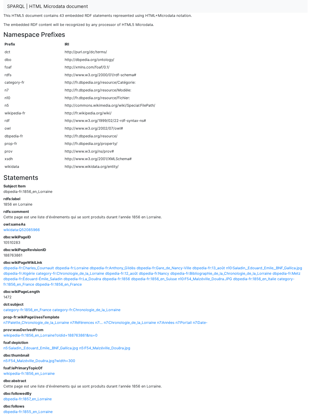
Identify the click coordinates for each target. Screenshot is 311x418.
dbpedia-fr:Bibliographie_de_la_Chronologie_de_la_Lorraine (220, 273)
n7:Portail (184, 322)
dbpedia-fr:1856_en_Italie (254, 279)
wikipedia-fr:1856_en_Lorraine (29, 373)
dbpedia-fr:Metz (287, 273)
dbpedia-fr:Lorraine (72, 268)
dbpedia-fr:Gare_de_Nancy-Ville (164, 268)
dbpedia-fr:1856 (116, 279)
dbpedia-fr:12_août (121, 273)
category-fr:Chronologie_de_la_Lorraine (70, 273)
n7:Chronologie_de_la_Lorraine (130, 322)
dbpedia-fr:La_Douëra (82, 279)
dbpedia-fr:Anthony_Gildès (112, 268)
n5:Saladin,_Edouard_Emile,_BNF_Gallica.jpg (40, 348)
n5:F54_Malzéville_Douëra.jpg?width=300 (39, 360)
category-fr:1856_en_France (27, 309)
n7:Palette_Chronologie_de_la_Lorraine (36, 322)
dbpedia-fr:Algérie (19, 273)
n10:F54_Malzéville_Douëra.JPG (205, 279)
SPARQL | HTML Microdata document (47, 6)
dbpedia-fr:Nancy (154, 273)
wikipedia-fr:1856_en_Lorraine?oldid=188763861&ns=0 (50, 335)
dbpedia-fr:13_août (208, 268)
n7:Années (165, 322)
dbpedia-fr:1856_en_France (58, 284)
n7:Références (82, 322)
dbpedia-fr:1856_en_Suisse (154, 279)
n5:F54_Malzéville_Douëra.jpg (104, 348)
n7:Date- (200, 322)
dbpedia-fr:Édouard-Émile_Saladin (32, 279)
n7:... (99, 322)
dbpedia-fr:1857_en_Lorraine (27, 399)
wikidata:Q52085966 (21, 229)
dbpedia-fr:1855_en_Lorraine (28, 411)
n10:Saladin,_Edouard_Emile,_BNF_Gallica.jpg (264, 268)
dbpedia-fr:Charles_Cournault (28, 268)
